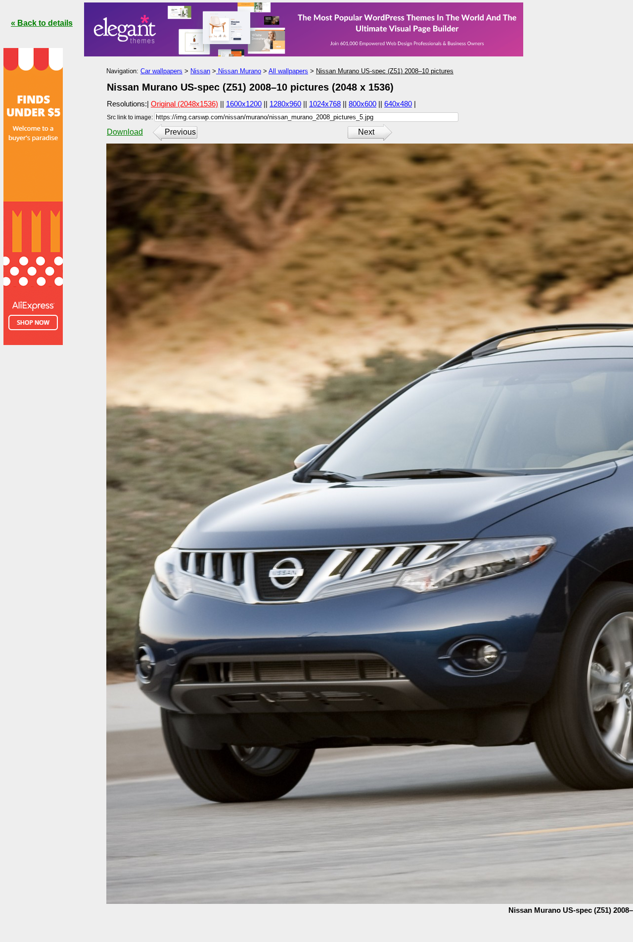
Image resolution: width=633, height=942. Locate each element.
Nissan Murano (238, 71)
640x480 (398, 103)
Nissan (200, 71)
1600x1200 (244, 103)
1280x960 (285, 103)
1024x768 (325, 103)
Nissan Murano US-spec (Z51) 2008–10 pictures (384, 71)
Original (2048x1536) (184, 103)
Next (366, 132)
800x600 (362, 103)
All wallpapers (288, 71)
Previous (180, 132)
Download (125, 132)
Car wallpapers (161, 71)
